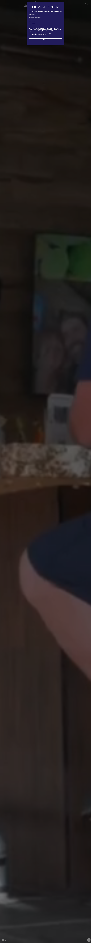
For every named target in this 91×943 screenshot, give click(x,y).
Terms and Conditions (52, 31)
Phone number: (32, 21)
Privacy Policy (41, 31)
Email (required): (32, 14)
